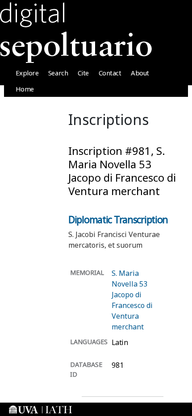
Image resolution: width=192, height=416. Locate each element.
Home (25, 88)
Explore (27, 72)
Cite (83, 72)
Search (58, 72)
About (140, 72)
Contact (110, 72)
